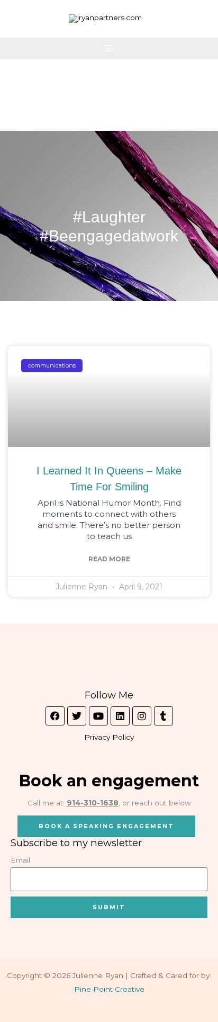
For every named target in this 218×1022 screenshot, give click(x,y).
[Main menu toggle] (109, 48)
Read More (109, 559)
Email (20, 860)
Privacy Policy (109, 737)
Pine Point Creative (109, 989)
